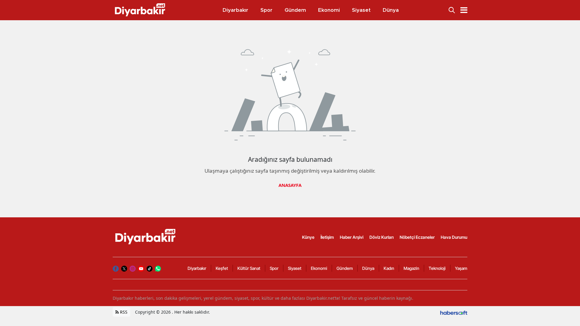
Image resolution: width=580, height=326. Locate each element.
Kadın (389, 268)
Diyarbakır (197, 268)
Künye (308, 237)
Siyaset (294, 268)
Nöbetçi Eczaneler (417, 237)
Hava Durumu (454, 237)
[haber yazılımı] (453, 312)
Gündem (345, 268)
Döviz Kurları (381, 237)
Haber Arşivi (351, 237)
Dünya (368, 268)
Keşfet (222, 268)
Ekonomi (319, 268)
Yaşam (461, 268)
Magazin (411, 268)
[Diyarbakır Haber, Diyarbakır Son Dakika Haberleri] (146, 236)
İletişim (327, 237)
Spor (274, 268)
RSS (123, 312)
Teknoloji (437, 268)
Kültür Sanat (248, 268)
